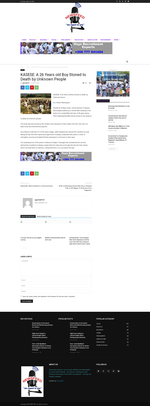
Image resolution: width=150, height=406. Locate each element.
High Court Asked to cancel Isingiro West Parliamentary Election (39, 335)
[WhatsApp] (37, 87)
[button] (127, 61)
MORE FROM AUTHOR (44, 216)
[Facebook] (117, 1)
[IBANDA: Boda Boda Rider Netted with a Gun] (56, 228)
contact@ (60, 381)
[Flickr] (108, 371)
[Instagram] (120, 1)
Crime (27, 67)
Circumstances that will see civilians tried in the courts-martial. (117, 118)
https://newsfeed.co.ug (41, 202)
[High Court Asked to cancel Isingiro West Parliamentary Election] (25, 336)
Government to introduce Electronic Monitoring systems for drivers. (42, 325)
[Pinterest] (32, 87)
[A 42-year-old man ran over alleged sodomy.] (32, 228)
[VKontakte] (119, 371)
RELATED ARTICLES (28, 216)
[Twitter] (123, 1)
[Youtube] (128, 1)
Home (22, 67)
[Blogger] (98, 371)
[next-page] (25, 248)
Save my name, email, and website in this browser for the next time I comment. (49, 296)
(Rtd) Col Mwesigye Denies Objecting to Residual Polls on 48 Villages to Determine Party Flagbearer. (75, 188)
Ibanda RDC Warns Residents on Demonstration (37, 186)
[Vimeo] (125, 1)
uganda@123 (25, 83)
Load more (112, 149)
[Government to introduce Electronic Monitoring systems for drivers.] (25, 325)
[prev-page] (22, 248)
